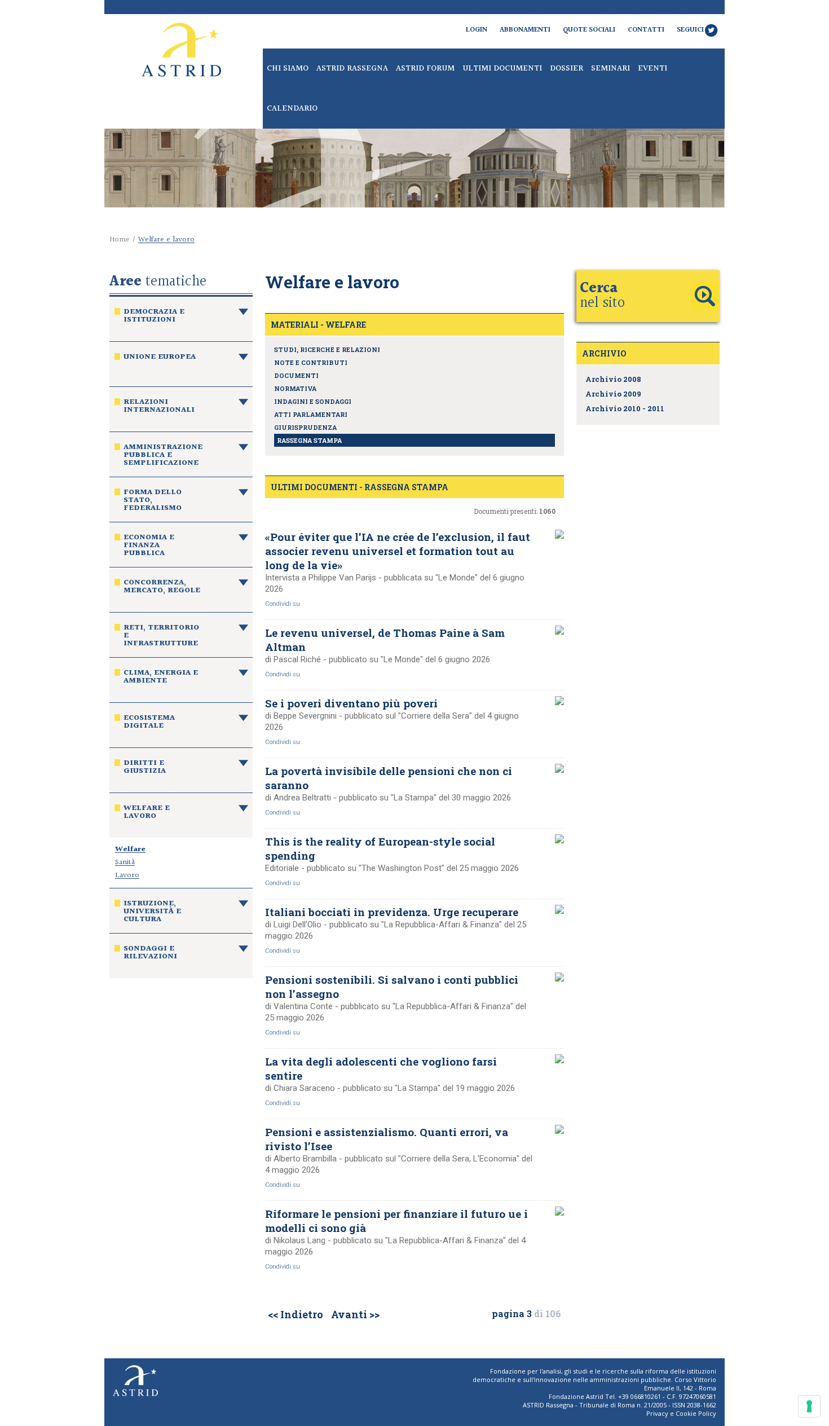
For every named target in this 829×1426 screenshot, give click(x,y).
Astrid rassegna (352, 68)
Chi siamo (287, 68)
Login (476, 30)
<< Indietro (295, 1314)
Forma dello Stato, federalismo (153, 501)
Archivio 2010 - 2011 (624, 408)
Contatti (646, 30)
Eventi (652, 68)
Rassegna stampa (309, 440)
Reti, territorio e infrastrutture (161, 637)
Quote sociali (589, 30)
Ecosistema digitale (149, 723)
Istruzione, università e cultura (152, 913)
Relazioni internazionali (159, 407)
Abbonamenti (525, 30)
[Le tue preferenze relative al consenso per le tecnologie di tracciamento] (809, 1406)
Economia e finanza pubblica (149, 547)
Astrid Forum (425, 68)
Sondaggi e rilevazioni (150, 954)
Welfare (130, 849)
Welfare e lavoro (147, 813)
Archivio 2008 (613, 379)
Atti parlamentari (310, 414)
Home (119, 240)
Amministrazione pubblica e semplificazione (163, 456)
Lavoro (127, 875)
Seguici (690, 30)
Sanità (125, 862)
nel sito (602, 296)
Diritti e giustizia (145, 768)
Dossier (566, 68)
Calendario (292, 108)
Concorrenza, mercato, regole (162, 588)
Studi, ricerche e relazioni (327, 349)
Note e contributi (310, 362)
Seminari (610, 68)
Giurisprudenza (305, 427)
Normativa (295, 388)
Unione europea (160, 358)
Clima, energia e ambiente (161, 678)
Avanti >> (355, 1314)
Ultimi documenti (502, 68)
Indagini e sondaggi (312, 401)
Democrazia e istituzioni (154, 317)
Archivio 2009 (613, 394)
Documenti (296, 375)
